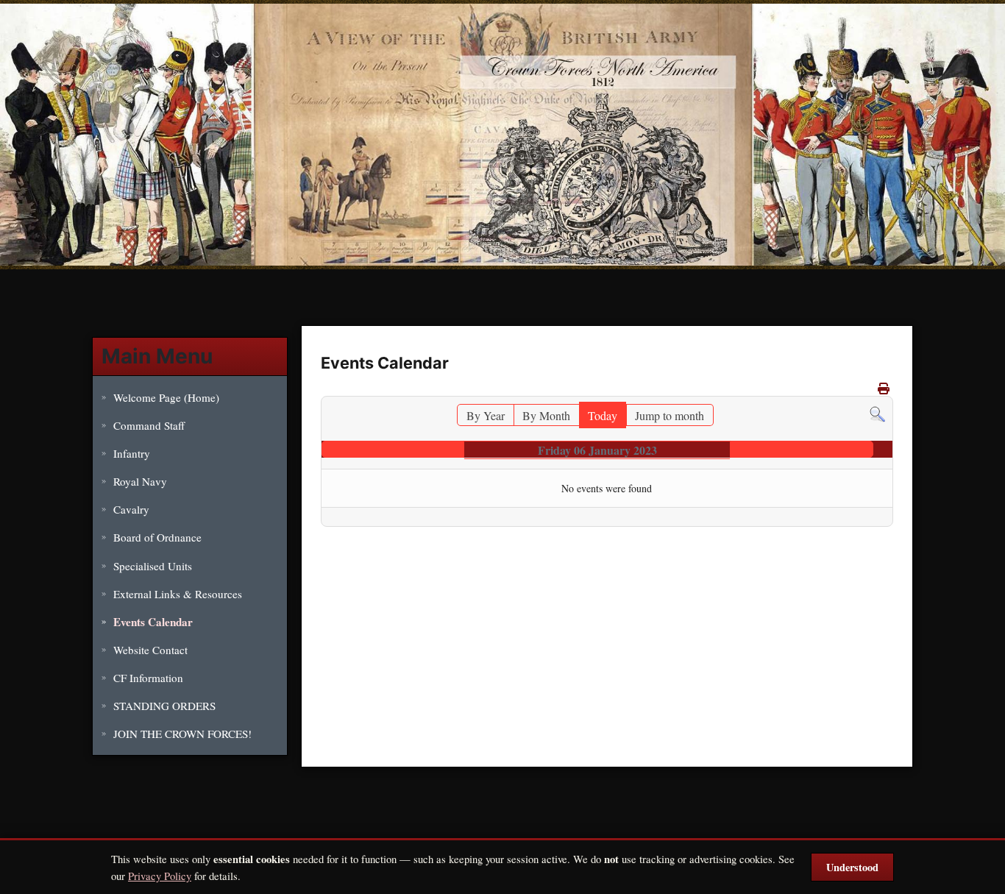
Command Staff (149, 425)
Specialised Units (152, 565)
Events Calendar (153, 622)
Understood (852, 867)
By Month (546, 415)
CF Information (148, 677)
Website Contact (150, 649)
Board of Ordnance (157, 537)
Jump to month (669, 415)
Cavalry (131, 509)
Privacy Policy (159, 875)
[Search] (877, 412)
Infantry (131, 453)
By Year (485, 415)
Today (602, 415)
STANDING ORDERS (164, 705)
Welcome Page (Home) (166, 397)
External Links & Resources (177, 593)
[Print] (883, 388)
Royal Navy (140, 481)
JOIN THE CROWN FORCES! (182, 733)
